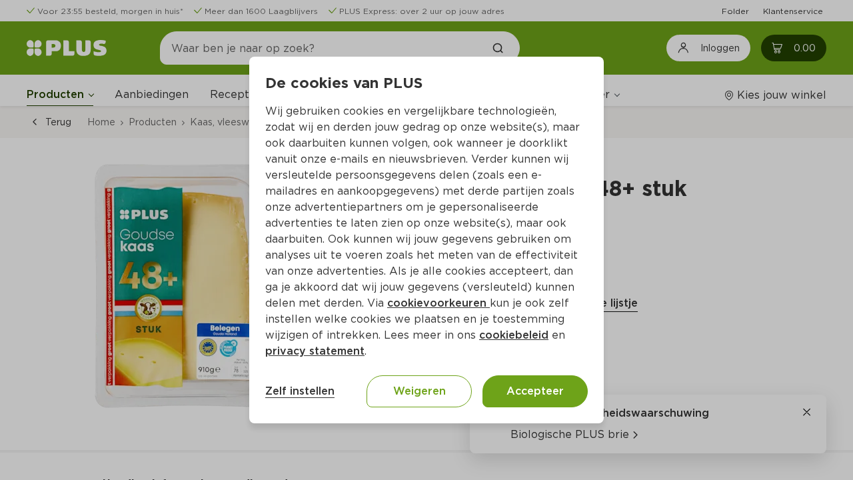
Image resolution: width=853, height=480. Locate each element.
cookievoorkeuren (438, 303)
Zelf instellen (300, 391)
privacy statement (315, 351)
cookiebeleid (513, 335)
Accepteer (535, 391)
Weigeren (419, 391)
